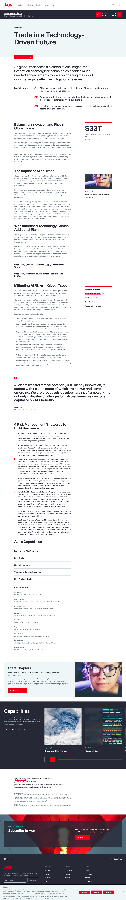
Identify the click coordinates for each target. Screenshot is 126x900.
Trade (87, 870)
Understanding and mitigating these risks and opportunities (39, 450)
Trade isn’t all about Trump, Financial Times (25, 781)
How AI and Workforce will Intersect (97, 195)
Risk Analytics (91, 751)
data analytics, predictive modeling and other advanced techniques (42, 497)
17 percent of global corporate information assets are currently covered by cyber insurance (44, 483)
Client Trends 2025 (13, 13)
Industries (30, 5)
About (46, 5)
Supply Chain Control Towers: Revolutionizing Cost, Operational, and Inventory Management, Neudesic (39, 784)
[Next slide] (52, 759)
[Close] (123, 892)
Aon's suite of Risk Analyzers (28, 511)
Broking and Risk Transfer (56, 751)
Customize (84, 892)
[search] (52, 5)
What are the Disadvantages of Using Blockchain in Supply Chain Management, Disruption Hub (37, 786)
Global (118, 5)
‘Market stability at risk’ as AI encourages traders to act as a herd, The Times (33, 787)
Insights (38, 5)
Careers (94, 5)
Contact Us (84, 5)
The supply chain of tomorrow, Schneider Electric (26, 783)
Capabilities (19, 5)
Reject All (96, 892)
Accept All (108, 892)
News (106, 5)
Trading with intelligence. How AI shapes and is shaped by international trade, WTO (34, 778)
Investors (100, 5)
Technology (89, 874)
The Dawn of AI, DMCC (20, 780)
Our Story (47, 870)
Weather (87, 878)
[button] (17, 690)
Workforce (88, 881)
